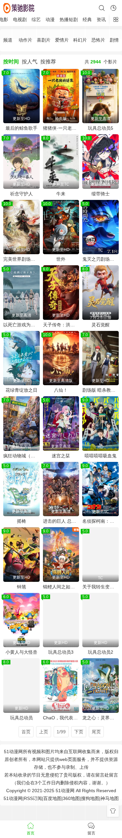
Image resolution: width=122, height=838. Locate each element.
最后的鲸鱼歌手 (21, 128)
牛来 (60, 193)
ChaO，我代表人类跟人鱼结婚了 (61, 717)
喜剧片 (43, 40)
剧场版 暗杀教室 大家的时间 (100, 390)
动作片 (25, 40)
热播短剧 (69, 19)
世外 (60, 259)
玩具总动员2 (100, 652)
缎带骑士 (100, 193)
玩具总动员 (21, 717)
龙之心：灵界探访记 (100, 717)
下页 (78, 731)
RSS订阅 (33, 798)
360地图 (71, 798)
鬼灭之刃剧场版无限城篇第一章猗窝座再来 (100, 259)
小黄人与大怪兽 (21, 652)
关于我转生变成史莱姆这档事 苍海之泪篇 (100, 586)
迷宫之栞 (61, 455)
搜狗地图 (90, 798)
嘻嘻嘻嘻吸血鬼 (100, 455)
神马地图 (110, 798)
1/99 (61, 731)
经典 (87, 19)
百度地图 (52, 798)
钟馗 (21, 586)
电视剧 (20, 19)
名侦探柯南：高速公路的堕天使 (100, 521)
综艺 (36, 19)
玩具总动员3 (61, 652)
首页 (26, 731)
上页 (43, 731)
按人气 (29, 61)
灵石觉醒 (100, 324)
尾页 (96, 731)
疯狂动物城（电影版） (21, 455)
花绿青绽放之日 (21, 390)
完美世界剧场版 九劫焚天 (21, 259)
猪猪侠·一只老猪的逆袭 (61, 128)
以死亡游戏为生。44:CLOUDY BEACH (21, 324)
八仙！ (61, 390)
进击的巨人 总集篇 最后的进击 (61, 521)
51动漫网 (13, 798)
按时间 (11, 61)
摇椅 (21, 521)
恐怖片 (98, 40)
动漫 (50, 19)
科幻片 (80, 40)
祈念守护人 (21, 193)
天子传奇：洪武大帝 (61, 324)
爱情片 (62, 40)
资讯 (101, 19)
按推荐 (48, 61)
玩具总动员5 (100, 128)
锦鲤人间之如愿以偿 (61, 586)
